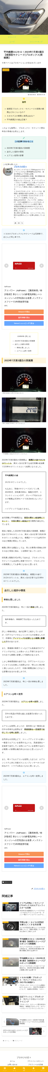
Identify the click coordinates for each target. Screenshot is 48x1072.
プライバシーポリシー (35, 1061)
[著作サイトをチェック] (15, 222)
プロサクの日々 (20, 167)
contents (20, 336)
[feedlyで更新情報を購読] (18, 222)
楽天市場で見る (24, 317)
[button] (43, 589)
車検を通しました (23, 348)
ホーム (12, 1061)
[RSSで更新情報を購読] (22, 222)
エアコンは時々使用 (24, 351)
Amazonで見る (24, 312)
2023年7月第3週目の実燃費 (25, 341)
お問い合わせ (12, 1064)
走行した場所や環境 (22, 344)
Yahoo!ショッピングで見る (24, 323)
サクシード (7, 882)
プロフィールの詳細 (35, 1064)
